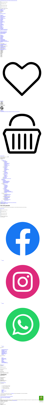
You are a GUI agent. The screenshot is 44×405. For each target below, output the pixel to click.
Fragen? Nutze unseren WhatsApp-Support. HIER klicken (9, 202)
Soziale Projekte (3, 352)
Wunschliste (4, 203)
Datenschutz (3, 361)
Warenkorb (6, 203)
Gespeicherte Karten (17, 111)
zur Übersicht (4, 160)
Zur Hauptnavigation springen (14, 0)
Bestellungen (13, 111)
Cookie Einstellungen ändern (5, 362)
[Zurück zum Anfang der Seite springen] (1, 399)
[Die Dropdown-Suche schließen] (8, 156)
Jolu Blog (3, 354)
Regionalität (3, 350)
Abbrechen (2, 404)
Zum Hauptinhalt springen (3, 0)
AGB (2, 391)
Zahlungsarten (10, 111)
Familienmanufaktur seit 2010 (5, 349)
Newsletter (3, 359)
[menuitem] (23, 160)
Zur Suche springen (8, 0)
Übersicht (1, 111)
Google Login (2, 109)
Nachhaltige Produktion (4, 351)
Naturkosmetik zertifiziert (4, 353)
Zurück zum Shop (2, 208)
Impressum (3, 392)
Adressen (8, 111)
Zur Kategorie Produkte (3, 13)
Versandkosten (12, 393)
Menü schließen (3, 105)
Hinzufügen (4, 404)
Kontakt (2, 357)
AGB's (2, 360)
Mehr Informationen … (14, 400)
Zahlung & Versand (4, 358)
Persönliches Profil (5, 111)
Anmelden (1, 110)
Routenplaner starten (3, 374)
